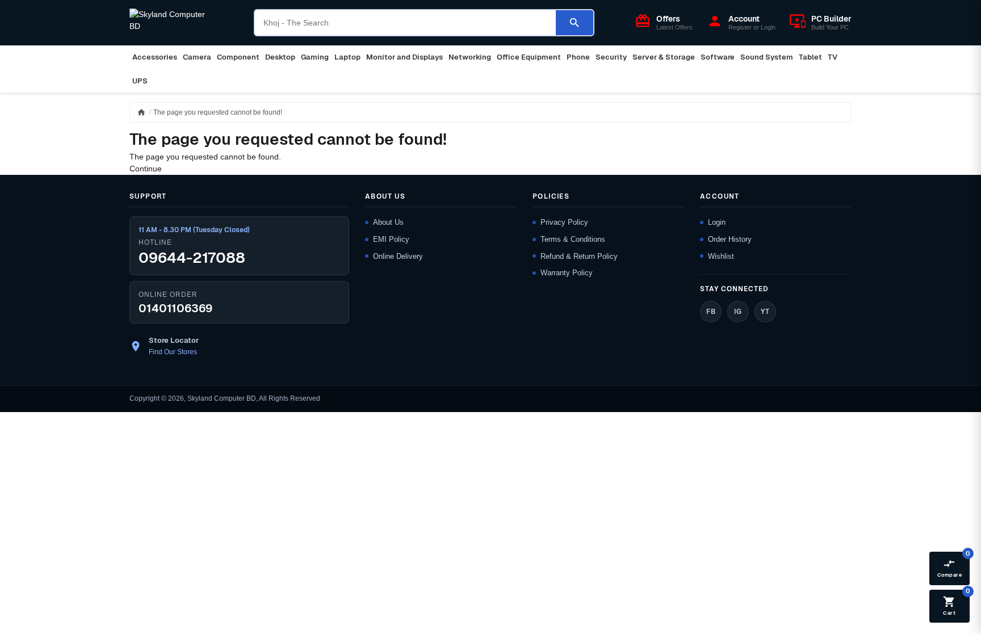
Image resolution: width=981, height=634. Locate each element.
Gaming (315, 57)
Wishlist (721, 256)
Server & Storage (663, 57)
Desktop (280, 57)
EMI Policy (391, 239)
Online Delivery (398, 256)
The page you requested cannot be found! (217, 112)
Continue (145, 168)
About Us (388, 222)
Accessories (154, 57)
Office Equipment (529, 57)
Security (611, 57)
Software (718, 57)
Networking (469, 57)
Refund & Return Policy (579, 256)
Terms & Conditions (572, 239)
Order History (730, 239)
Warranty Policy (566, 272)
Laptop (347, 57)
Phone (578, 57)
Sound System (766, 57)
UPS (140, 81)
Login (717, 222)
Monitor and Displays (404, 57)
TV (832, 57)
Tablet (810, 57)
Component (238, 57)
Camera (197, 57)
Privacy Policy (564, 222)
